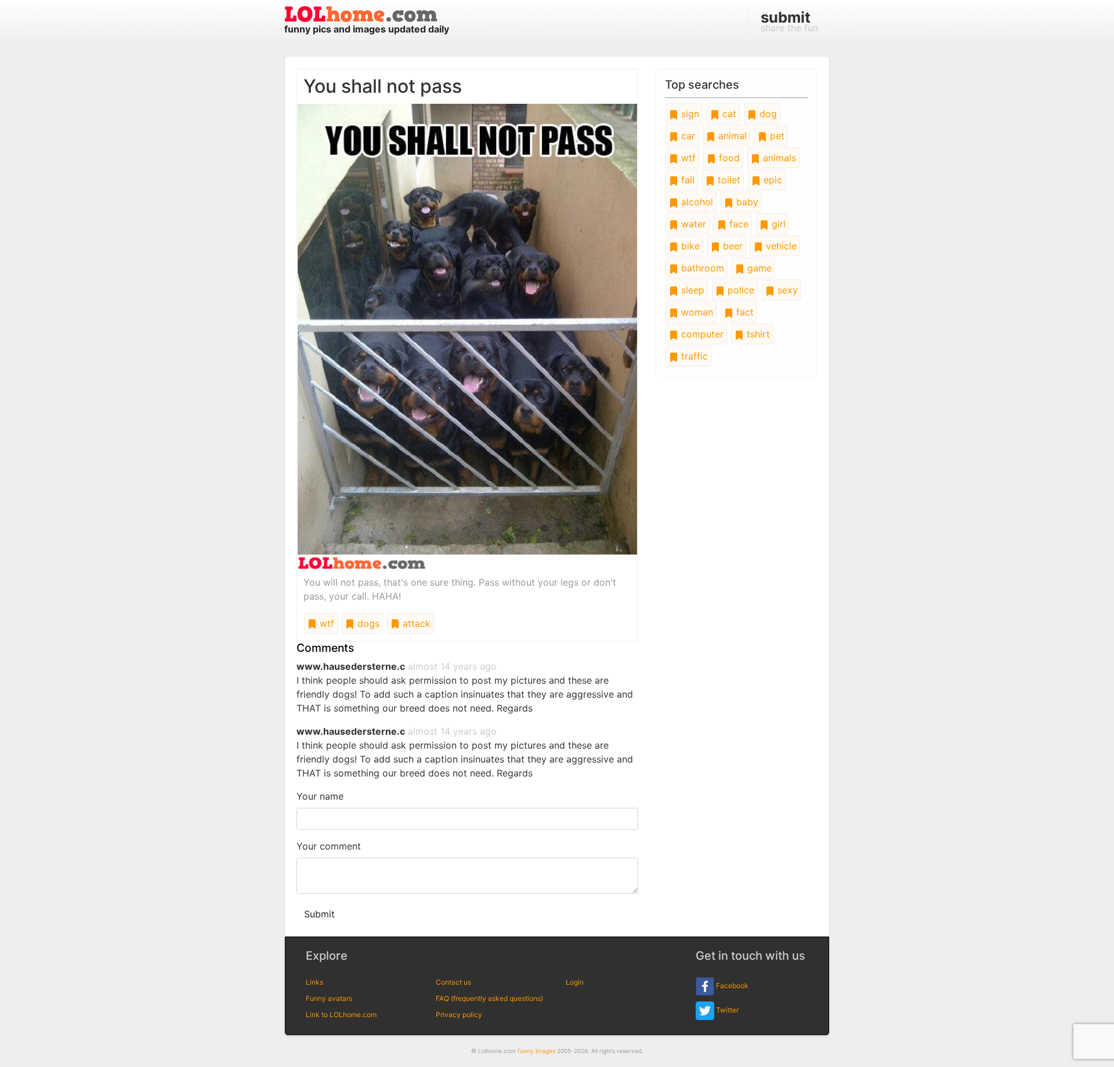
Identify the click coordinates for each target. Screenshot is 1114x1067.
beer (731, 246)
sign (688, 113)
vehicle (780, 246)
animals (778, 158)
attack (415, 623)
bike (689, 246)
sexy (786, 290)
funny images (536, 1050)
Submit (319, 914)
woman (695, 312)
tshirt (757, 334)
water (692, 224)
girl (777, 224)
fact (743, 312)
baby (745, 202)
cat (727, 113)
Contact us (453, 982)
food (728, 158)
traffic (693, 356)
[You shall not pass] (467, 336)
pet (775, 135)
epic (771, 180)
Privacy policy (459, 1014)
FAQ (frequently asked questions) (489, 998)
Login (575, 982)
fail (686, 180)
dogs (367, 623)
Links (314, 982)
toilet (727, 180)
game (758, 268)
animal (731, 135)
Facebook (731, 985)
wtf (325, 623)
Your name (319, 796)
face (737, 224)
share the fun (789, 21)
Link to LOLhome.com (341, 1014)
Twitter (726, 1010)
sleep (691, 290)
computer (701, 334)
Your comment (328, 846)
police (739, 290)
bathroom (701, 268)
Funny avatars (329, 998)
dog (767, 113)
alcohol (695, 202)
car (686, 135)
